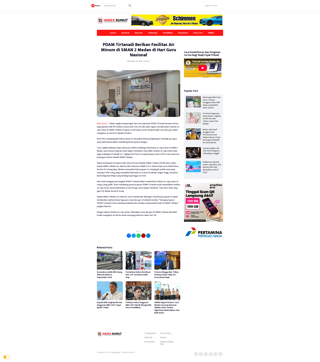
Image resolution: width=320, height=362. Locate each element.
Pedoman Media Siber (166, 343)
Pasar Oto (198, 32)
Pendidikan (168, 32)
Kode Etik (148, 337)
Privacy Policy (165, 333)
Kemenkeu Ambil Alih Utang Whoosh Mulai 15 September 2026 (109, 274)
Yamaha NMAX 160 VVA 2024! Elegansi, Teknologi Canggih (211, 151)
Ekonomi (139, 32)
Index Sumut (102, 123)
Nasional (125, 32)
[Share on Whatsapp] (138, 235)
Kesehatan (183, 32)
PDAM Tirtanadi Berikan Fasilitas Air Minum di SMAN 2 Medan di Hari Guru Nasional (138, 50)
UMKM (211, 32)
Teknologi (152, 32)
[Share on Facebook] (129, 235)
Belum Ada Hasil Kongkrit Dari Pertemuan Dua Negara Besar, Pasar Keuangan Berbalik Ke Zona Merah (211, 136)
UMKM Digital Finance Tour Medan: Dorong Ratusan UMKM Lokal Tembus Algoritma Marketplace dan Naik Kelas (167, 308)
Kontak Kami (149, 341)
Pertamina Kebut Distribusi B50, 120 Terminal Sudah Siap (138, 274)
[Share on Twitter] (134, 235)
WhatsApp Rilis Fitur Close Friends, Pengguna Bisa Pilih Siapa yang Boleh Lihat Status (212, 102)
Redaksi (163, 337)
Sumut (113, 32)
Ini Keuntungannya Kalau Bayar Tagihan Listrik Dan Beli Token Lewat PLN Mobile (212, 119)
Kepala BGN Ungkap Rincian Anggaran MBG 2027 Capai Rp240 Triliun (109, 305)
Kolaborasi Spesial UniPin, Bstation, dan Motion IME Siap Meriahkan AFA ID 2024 (212, 167)
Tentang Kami (150, 333)
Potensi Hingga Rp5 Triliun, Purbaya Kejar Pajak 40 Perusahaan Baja (166, 274)
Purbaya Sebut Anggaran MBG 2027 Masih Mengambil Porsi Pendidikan (138, 305)
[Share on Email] (143, 235)
